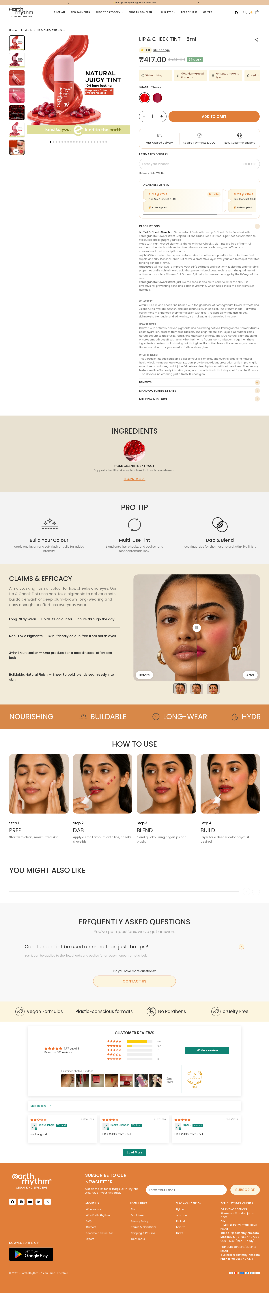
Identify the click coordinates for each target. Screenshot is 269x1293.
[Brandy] (157, 97)
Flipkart (180, 1221)
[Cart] (257, 12)
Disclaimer (137, 1215)
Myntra (180, 1227)
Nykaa (180, 1209)
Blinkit (179, 1233)
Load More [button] (134, 1152)
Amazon (181, 1215)
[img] (38, 1119)
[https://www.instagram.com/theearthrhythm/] (21, 1202)
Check (249, 164)
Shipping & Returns (143, 1233)
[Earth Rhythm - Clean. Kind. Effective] (44, 1181)
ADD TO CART (214, 116)
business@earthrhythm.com (240, 1255)
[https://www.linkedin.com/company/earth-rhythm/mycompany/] (39, 1202)
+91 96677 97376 (247, 1237)
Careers (91, 1227)
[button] (16, 151)
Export (90, 1239)
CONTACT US (134, 981)
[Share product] (256, 39)
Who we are (93, 1209)
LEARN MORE (134, 479)
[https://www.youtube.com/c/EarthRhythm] (30, 1202)
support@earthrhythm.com (240, 1233)
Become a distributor (99, 1233)
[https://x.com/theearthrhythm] (47, 1202)
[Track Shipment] (236, 12)
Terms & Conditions (143, 1227)
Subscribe (245, 1189)
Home (13, 30)
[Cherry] (144, 97)
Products (27, 30)
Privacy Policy (139, 1221)
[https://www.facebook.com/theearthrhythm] (12, 1202)
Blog (133, 1209)
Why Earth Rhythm (98, 1215)
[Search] (245, 12)
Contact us (138, 1239)
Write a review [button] (207, 1050)
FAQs (89, 1221)
